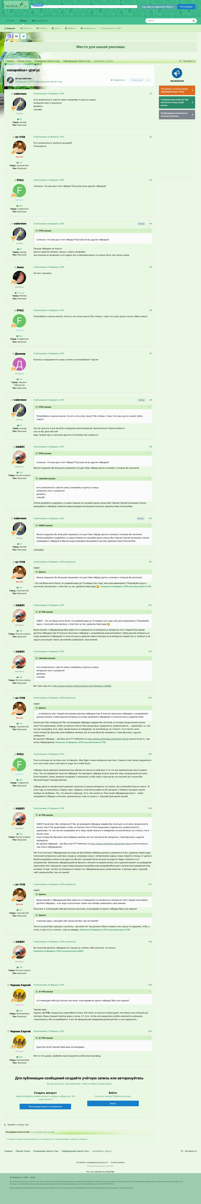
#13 (150, 651)
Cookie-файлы (118, 1162)
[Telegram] (23, 36)
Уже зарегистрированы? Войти (157, 7)
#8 (150, 400)
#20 (150, 1031)
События (26, 28)
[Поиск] (193, 20)
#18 (150, 941)
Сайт (11, 20)
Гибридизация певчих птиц (48, 81)
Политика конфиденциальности (92, 1162)
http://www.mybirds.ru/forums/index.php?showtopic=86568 (82, 686)
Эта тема (182, 21)
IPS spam (90, 1171)
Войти (113, 1103)
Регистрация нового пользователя (45, 1106)
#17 (150, 884)
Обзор (23, 20)
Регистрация (186, 6)
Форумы (10, 28)
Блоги (57, 28)
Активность (41, 20)
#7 (150, 353)
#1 (151, 93)
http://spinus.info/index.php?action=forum (108, 739)
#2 (150, 137)
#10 (150, 518)
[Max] (9, 36)
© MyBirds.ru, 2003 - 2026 (22, 1177)
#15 (150, 754)
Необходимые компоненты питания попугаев (174, 114)
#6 (150, 310)
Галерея (42, 28)
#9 (150, 446)
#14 (150, 698)
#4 (150, 223)
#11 (150, 562)
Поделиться (118, 80)
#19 (150, 985)
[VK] (16, 36)
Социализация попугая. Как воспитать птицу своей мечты (174, 102)
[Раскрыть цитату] (37, 230)
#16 (150, 808)
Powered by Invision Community (100, 1166)
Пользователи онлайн (111, 28)
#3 (150, 180)
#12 (150, 605)
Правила (71, 28)
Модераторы (89, 28)
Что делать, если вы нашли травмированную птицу (174, 90)
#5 (150, 267)
